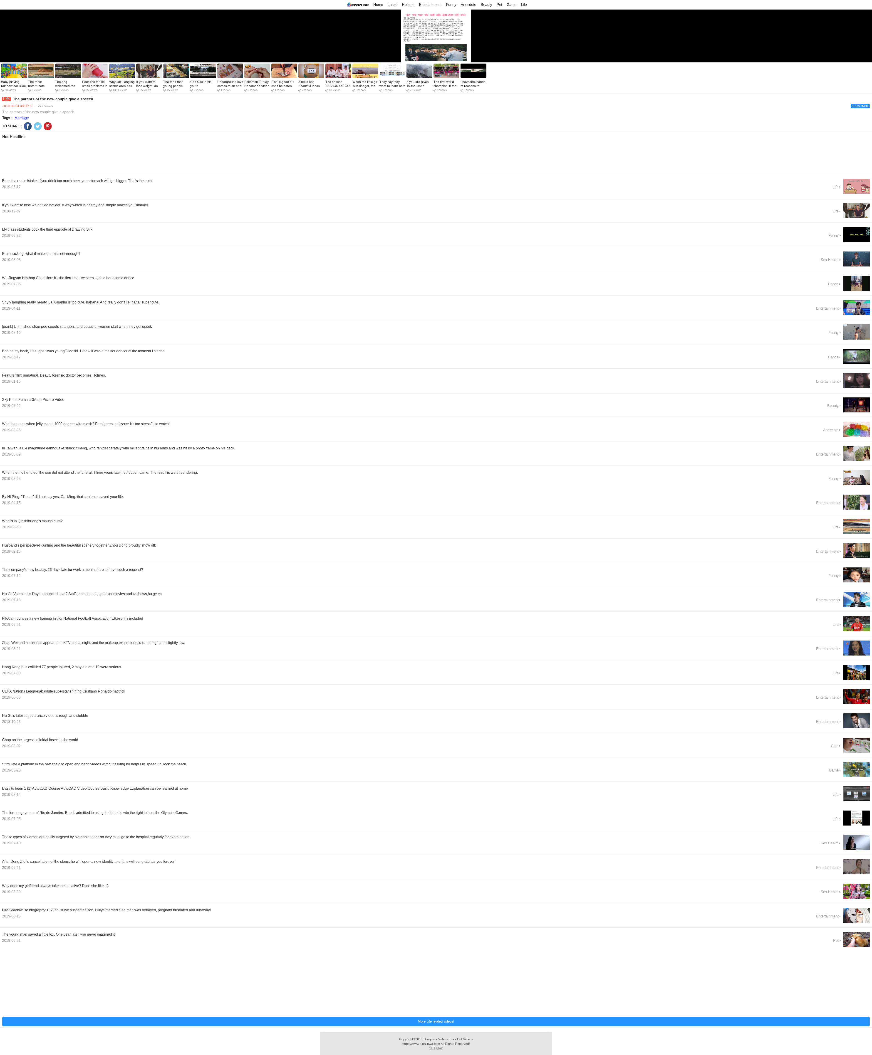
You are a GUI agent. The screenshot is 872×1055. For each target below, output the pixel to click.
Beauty (486, 5)
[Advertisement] (138, 156)
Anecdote (468, 5)
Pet (499, 5)
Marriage (22, 118)
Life (524, 5)
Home (378, 5)
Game (511, 5)
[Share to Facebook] (27, 126)
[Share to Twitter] (37, 126)
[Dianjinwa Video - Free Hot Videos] (358, 4)
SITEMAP (436, 1048)
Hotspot (408, 5)
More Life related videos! (436, 1021)
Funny (451, 5)
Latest (392, 5)
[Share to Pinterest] (47, 126)
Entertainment (430, 5)
